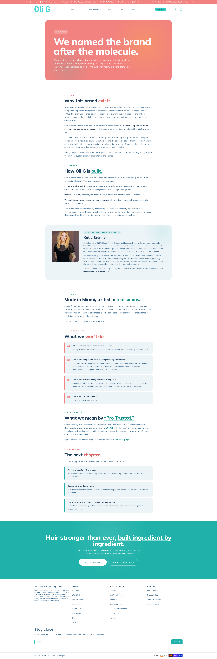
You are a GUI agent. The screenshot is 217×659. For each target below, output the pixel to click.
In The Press (77, 613)
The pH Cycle (77, 600)
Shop (82, 9)
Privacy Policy (152, 595)
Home (73, 9)
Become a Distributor (118, 609)
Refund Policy (152, 590)
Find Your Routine (96, 9)
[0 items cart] (181, 9)
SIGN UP (177, 642)
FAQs (74, 623)
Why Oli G (76, 595)
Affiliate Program (116, 604)
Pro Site (160, 9)
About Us (75, 590)
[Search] (169, 9)
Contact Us (114, 613)
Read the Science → (93, 562)
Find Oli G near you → (123, 562)
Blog (73, 618)
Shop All (113, 590)
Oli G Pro (111, 428)
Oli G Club (45, 655)
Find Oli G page (121, 439)
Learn (109, 9)
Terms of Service (154, 600)
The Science (77, 604)
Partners (131, 9)
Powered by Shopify (57, 655)
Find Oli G (119, 9)
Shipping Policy (153, 604)
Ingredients (76, 609)
